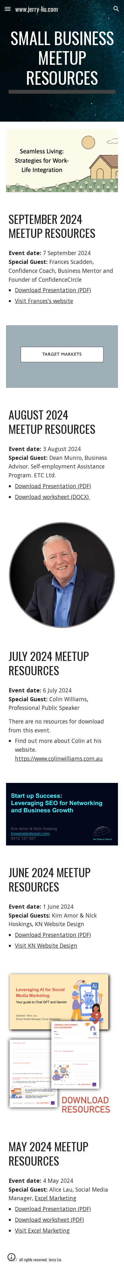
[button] (7, 8)
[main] (62, 60)
